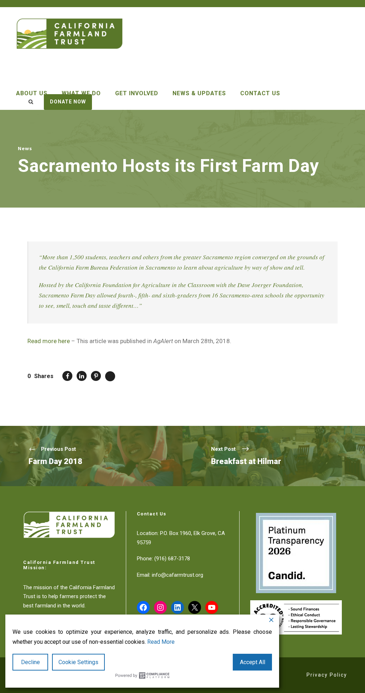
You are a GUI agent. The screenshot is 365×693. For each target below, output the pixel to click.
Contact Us (260, 93)
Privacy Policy (327, 675)
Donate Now (68, 102)
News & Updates (199, 93)
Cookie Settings (78, 662)
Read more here (48, 341)
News (25, 148)
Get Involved (136, 93)
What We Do (81, 93)
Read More (161, 641)
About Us (31, 93)
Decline (30, 662)
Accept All (252, 662)
